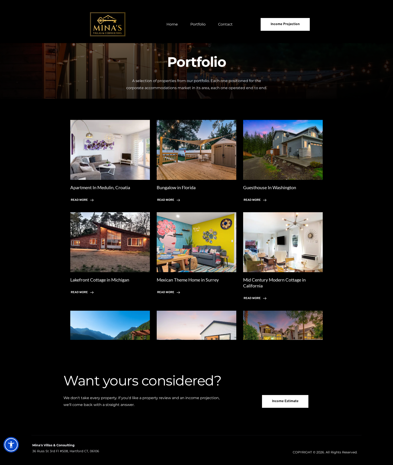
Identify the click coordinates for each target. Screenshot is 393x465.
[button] (11, 444)
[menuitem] (172, 24)
